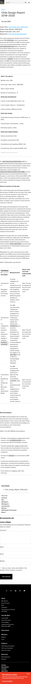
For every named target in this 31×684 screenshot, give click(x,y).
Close (28, 673)
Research (3, 659)
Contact (3, 669)
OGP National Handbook (7, 646)
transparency (14, 326)
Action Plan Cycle (6, 620)
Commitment (4, 271)
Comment (3, 530)
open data (13, 355)
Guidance (4, 643)
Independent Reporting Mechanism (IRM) (12, 172)
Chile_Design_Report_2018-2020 (16, 490)
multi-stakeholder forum (7, 46)
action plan (10, 40)
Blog (2, 605)
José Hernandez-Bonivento (17, 34)
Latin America (5, 506)
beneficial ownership (4, 343)
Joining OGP (4, 618)
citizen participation (16, 244)
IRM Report (4, 502)
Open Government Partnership (12, 161)
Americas (4, 498)
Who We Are (4, 601)
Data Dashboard (5, 657)
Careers (3, 665)
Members (4, 635)
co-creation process (15, 440)
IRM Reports (5, 504)
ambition (10, 59)
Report (3, 512)
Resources (4, 654)
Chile (3, 9)
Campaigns (4, 607)
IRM (2, 500)
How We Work (5, 615)
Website (2, 561)
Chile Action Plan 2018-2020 (18, 27)
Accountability (5, 622)
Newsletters (5, 667)
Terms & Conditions (7, 681)
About (3, 598)
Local (2, 639)
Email (2, 554)
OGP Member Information (9, 510)
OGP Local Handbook (7, 648)
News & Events (5, 603)
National (3, 508)
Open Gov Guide (5, 650)
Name (2, 547)
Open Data (4, 671)
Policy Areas (5, 630)
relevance (11, 456)
